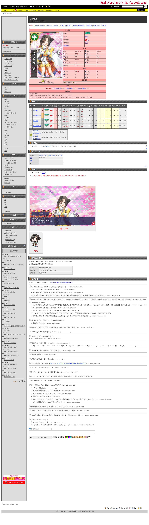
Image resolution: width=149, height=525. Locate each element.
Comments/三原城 (9, 377)
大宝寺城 (33, 19)
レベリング (10, 63)
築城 (31, 158)
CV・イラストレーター (11, 80)
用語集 (6, 68)
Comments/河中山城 (10, 343)
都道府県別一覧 (9, 167)
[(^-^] (74, 437)
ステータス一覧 (9, 158)
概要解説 (7, 178)
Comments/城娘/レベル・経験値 (13, 264)
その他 (6, 209)
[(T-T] (84, 437)
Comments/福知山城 (10, 368)
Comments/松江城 (9, 273)
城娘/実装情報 (7, 51)
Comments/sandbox (10, 364)
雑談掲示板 (7, 75)
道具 (5, 140)
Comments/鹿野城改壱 (11, 338)
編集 (17, 6)
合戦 (5, 108)
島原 (53, 155)
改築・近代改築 (11, 113)
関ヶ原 (41, 155)
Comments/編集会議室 (11, 351)
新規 (21, 6)
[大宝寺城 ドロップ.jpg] (62, 225)
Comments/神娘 (9, 360)
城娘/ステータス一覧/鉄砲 (11, 288)
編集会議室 (7, 230)
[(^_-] (79, 437)
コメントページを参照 (57, 282)
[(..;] (78, 437)
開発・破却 (10, 127)
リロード (12, 6)
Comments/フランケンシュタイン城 (15, 334)
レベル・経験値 (9, 180)
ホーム (6, 6)
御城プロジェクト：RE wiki (11, 48)
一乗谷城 (7, 321)
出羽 (86, 36)
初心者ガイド (8, 61)
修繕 (5, 115)
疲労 (8, 118)
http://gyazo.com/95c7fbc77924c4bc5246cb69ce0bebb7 (67, 363)
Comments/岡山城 (9, 372)
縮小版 (15, 172)
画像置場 (7, 237)
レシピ (17, 122)
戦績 (5, 138)
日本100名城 (8, 174)
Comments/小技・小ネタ (11, 355)
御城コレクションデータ (11, 77)
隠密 (8, 135)
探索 (5, 131)
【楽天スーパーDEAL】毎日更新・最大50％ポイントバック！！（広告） (38, 10)
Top (4, 13)
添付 (25, 6)
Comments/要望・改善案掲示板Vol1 (15, 326)
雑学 (5, 70)
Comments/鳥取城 (9, 313)
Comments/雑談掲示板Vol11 (12, 256)
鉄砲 (15, 163)
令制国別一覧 (8, 170)
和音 (43, 173)
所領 (8, 104)
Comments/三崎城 (9, 305)
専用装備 (7, 211)
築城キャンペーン (12, 124)
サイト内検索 (115, 6)
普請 (5, 111)
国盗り (6, 148)
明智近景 (7, 300)
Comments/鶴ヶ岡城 (10, 347)
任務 (5, 133)
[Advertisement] (14, 28)
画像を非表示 (68, 282)
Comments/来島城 (9, 309)
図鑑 (5, 145)
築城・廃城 (10, 122)
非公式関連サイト (9, 223)
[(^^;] (82, 437)
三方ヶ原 (59, 155)
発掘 (5, 151)
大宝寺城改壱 (57, 88)
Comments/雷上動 (9, 269)
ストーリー (7, 87)
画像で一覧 (7, 172)
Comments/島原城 (9, 292)
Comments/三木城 (9, 317)
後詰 (8, 106)
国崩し (6, 296)
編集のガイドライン (10, 233)
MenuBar (8, 242)
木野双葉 (47, 146)
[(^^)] (73, 437)
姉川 (46, 155)
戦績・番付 (7, 92)
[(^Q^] (76, 437)
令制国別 (89, 25)
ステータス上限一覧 (10, 160)
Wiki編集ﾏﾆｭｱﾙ (10, 240)
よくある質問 (8, 59)
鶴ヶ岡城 (69, 88)
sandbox (7, 235)
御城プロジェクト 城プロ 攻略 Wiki (123, 2)
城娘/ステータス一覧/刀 (11, 277)
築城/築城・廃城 (9, 283)
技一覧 (6, 165)
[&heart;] (86, 437)
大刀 (86, 43)
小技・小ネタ (8, 66)
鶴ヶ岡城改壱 (82, 88)
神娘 (5, 89)
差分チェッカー (8, 10)
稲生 (50, 155)
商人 (5, 142)
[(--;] (81, 437)
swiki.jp (74, 511)
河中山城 (7, 330)
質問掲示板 (7, 73)
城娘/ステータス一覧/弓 (11, 279)
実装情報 (7, 183)
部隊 (8, 101)
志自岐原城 (7, 260)
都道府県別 (81, 25)
